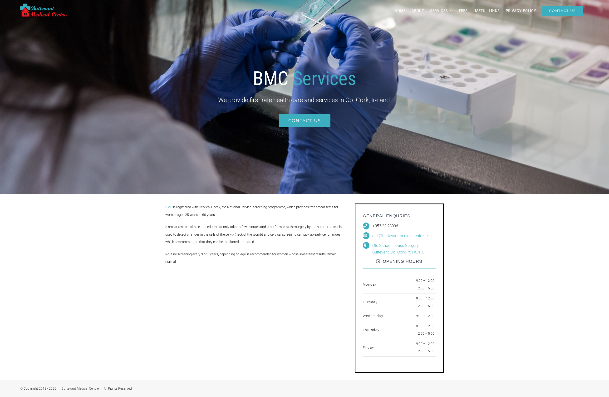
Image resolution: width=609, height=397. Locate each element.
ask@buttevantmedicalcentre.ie (400, 235)
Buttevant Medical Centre (80, 388)
